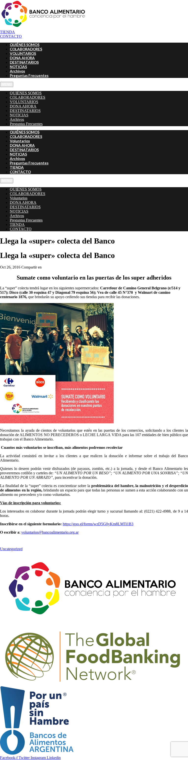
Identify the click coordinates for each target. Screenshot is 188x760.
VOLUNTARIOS (24, 102)
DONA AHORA (23, 106)
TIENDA (17, 224)
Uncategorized (11, 549)
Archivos (17, 119)
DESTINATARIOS (25, 111)
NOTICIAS (19, 115)
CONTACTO (20, 172)
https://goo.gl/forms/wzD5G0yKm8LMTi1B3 (98, 524)
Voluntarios (18, 198)
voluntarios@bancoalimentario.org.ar (50, 532)
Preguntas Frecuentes (29, 75)
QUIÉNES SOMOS (26, 93)
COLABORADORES (27, 97)
